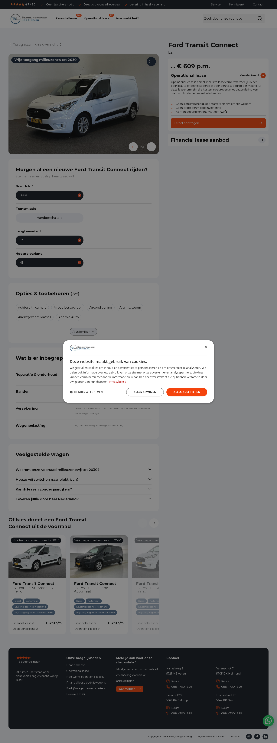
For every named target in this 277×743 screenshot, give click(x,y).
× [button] (205, 347)
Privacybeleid (117, 381)
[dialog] (138, 371)
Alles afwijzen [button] (145, 392)
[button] (86, 392)
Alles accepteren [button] (187, 392)
